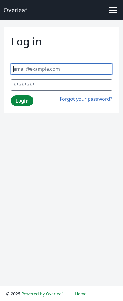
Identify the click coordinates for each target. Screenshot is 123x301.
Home (81, 294)
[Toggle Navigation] (113, 10)
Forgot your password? (86, 99)
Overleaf (15, 10)
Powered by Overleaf (42, 294)
